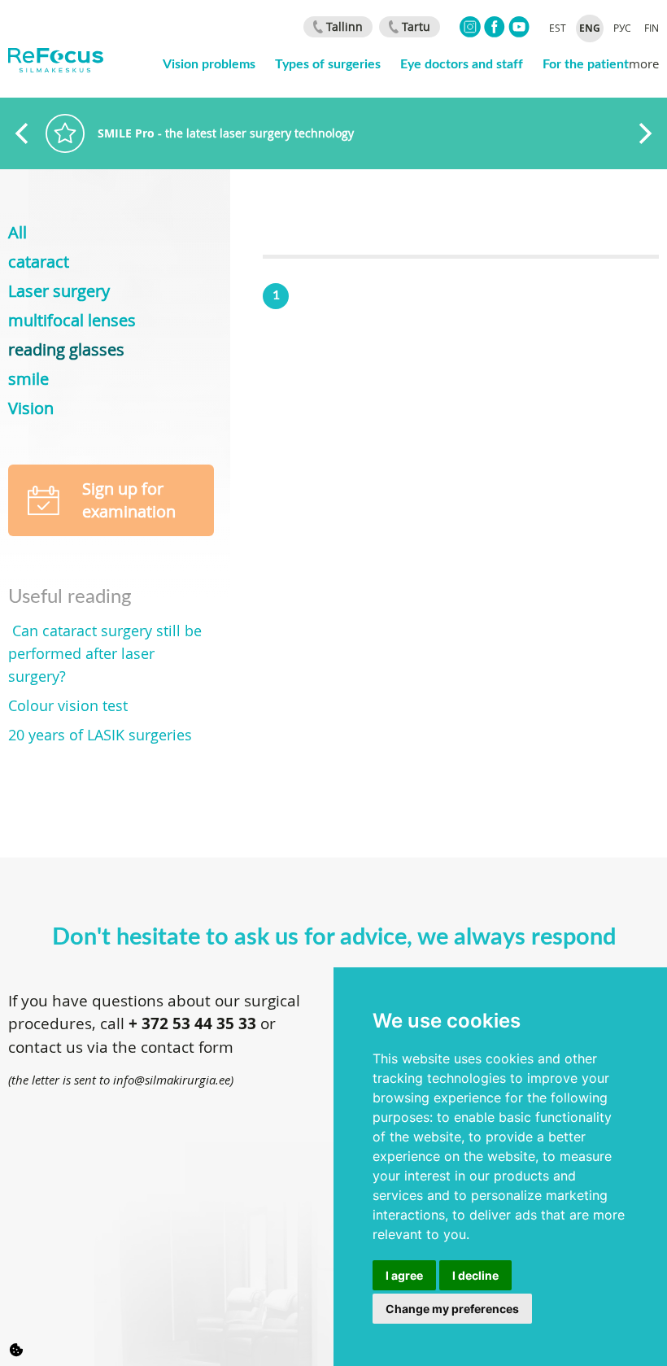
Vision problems (209, 63)
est (557, 27)
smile (28, 379)
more (644, 63)
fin (651, 27)
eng (589, 28)
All (17, 232)
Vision (31, 408)
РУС (622, 27)
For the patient (586, 63)
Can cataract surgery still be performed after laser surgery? (105, 653)
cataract (38, 262)
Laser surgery (59, 291)
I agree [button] (404, 1275)
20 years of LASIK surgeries (100, 734)
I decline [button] (475, 1275)
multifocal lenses (72, 320)
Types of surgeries (328, 63)
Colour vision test (68, 705)
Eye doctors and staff (461, 63)
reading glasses (66, 349)
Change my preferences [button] (452, 1309)
